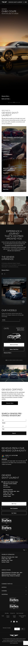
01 (2, 274)
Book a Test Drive (14, 349)
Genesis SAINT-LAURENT (15, 2)
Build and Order (14, 344)
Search (14, 433)
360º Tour (14, 503)
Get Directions (6, 487)
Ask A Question (14, 508)
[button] (8, 102)
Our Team (14, 513)
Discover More (9, 403)
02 (4, 274)
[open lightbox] (14, 209)
